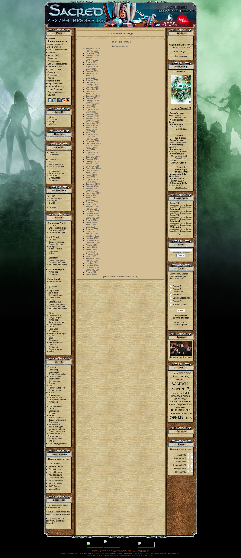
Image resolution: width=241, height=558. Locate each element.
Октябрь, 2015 (92, 53)
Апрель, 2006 (92, 229)
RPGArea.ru (54, 463)
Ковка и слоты (55, 433)
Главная (51, 38)
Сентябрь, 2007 (93, 193)
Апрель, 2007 (92, 202)
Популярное (53, 75)
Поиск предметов (57, 431)
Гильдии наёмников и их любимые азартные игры (58, 513)
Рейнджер (53, 200)
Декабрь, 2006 (92, 211)
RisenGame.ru (55, 472)
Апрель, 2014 (92, 66)
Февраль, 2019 (93, 48)
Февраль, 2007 (93, 206)
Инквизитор (54, 297)
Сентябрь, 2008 (93, 168)
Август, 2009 (92, 145)
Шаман (52, 203)
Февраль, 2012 (93, 96)
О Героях (53, 286)
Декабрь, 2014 (92, 55)
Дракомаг (53, 258)
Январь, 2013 (92, 82)
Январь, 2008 (92, 186)
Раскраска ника (56, 438)
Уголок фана (53, 61)
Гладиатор (53, 370)
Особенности (55, 315)
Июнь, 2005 (91, 249)
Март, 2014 (91, 69)
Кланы (52, 441)
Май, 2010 (90, 132)
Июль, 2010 (91, 127)
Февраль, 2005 (93, 258)
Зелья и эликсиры (57, 333)
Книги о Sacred (54, 66)
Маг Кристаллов (56, 166)
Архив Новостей (55, 44)
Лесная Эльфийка (57, 374)
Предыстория (55, 317)
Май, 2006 (90, 227)
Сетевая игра (53, 436)
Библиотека (54, 424)
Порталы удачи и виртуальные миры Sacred (55, 520)
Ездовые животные (58, 264)
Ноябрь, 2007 (92, 188)
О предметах (55, 178)
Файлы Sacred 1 (56, 418)
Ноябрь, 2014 (92, 57)
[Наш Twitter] (54, 101)
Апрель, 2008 (92, 179)
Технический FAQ (57, 230)
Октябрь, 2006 (92, 215)
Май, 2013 (90, 78)
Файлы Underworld (57, 420)
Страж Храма (55, 302)
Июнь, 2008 (91, 175)
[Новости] (188, 455)
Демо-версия (55, 281)
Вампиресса (54, 381)
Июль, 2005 (91, 247)
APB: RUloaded (56, 483)
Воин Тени (53, 293)
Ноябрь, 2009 (92, 139)
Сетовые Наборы (57, 429)
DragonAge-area (56, 478)
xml (61, 86)
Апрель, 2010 (92, 134)
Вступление (54, 395)
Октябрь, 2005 (92, 240)
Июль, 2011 (91, 105)
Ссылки (51, 95)
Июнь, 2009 (91, 148)
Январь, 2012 (92, 98)
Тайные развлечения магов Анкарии (57, 506)
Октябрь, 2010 (92, 121)
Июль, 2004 (91, 274)
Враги (51, 338)
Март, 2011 (91, 112)
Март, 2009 (91, 155)
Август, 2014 (92, 62)
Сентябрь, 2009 (93, 143)
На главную (109, 276)
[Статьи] (192, 455)
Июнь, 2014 (91, 64)
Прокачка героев (57, 260)
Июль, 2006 (91, 222)
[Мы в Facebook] (59, 101)
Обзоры (52, 124)
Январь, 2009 (92, 159)
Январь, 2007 (92, 209)
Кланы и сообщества (57, 64)
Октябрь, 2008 (92, 166)
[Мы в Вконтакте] (50, 101)
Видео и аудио (55, 249)
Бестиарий (54, 171)
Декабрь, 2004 (92, 263)
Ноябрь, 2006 (92, 213)
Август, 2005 (92, 245)
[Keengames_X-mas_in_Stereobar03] (181, 355)
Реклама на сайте (56, 92)
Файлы (52, 253)
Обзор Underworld (57, 399)
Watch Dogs (54, 489)
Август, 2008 (92, 170)
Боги (51, 288)
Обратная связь (55, 83)
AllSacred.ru (132, 551)
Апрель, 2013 (92, 80)
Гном (51, 385)
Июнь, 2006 (91, 225)
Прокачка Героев (57, 388)
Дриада (52, 299)
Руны (51, 335)
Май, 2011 (90, 107)
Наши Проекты (54, 89)
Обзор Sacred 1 (56, 397)
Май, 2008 (90, 177)
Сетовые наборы (57, 232)
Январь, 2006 (92, 234)
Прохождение (55, 324)
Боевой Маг (54, 379)
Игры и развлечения (57, 50)
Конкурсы (52, 58)
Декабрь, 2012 (92, 85)
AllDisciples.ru (55, 475)
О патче (52, 225)
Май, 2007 (90, 200)
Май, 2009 (90, 150)
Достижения (54, 331)
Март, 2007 (91, 204)
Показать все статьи (127, 276)
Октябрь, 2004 (92, 267)
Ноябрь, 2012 (92, 87)
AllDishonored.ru (56, 480)
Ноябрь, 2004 (92, 265)
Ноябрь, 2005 (92, 238)
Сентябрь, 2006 (93, 218)
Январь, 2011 (92, 114)
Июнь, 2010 (91, 130)
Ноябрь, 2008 (92, 164)
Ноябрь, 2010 (92, 118)
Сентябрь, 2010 (93, 123)
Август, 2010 (92, 125)
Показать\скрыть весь (58, 459)
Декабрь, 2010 (92, 116)
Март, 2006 (91, 231)
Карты (51, 415)
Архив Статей (54, 47)
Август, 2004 (92, 272)
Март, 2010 (91, 136)
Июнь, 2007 (91, 197)
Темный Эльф (55, 376)
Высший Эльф (56, 295)
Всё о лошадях (56, 427)
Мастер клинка (56, 164)
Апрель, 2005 (92, 254)
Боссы (52, 413)
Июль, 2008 (91, 173)
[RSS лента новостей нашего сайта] (68, 101)
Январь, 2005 (92, 261)
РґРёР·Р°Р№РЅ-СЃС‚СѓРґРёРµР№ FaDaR (136, 556)
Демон (52, 383)
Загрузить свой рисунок (180, 357)
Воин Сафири (55, 198)
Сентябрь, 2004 (93, 270)
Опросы (51, 72)
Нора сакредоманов (57, 443)
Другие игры (181, 56)
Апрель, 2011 (92, 109)
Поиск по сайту (54, 69)
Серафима (54, 290)
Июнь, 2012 (91, 94)
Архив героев (55, 390)
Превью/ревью (56, 244)
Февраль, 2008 (93, 184)
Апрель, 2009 (92, 152)
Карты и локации (56, 173)
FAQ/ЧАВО (54, 155)
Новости (53, 152)
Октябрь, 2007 (92, 191)
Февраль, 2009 (93, 157)
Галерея (51, 52)
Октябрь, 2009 (92, 141)
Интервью (53, 121)
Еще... (181, 234)
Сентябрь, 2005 (93, 243)
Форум (50, 78)
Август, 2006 (92, 220)
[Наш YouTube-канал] (63, 101)
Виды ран (53, 340)
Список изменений (57, 228)
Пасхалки (53, 251)
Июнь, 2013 (91, 76)
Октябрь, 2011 (92, 103)
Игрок (51, 162)
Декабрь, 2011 (92, 100)
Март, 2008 (91, 182)
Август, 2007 (92, 195)
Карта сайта (53, 86)
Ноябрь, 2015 (92, 51)
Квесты (52, 326)
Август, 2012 (92, 91)
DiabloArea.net (55, 469)
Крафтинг (53, 175)
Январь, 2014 (92, 71)
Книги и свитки (56, 342)
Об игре (52, 117)
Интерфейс (54, 272)
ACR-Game (54, 486)
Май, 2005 (90, 252)
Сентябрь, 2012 (93, 89)
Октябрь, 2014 (92, 60)
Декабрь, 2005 (92, 236)
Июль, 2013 (91, 73)
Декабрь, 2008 (92, 161)
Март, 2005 (91, 256)
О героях (53, 119)
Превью (52, 345)
